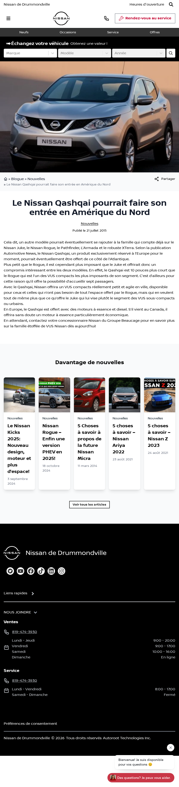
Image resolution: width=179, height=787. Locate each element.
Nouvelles (36, 179)
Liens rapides (15, 593)
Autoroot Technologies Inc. (127, 738)
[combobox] (6, 53)
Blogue (17, 179)
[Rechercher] (171, 4)
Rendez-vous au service (148, 18)
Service (113, 32)
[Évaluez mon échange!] (170, 53)
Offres (155, 32)
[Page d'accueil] (6, 179)
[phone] (106, 18)
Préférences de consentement (30, 724)
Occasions (68, 32)
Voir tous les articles (89, 504)
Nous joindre (17, 612)
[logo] (61, 18)
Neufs (23, 32)
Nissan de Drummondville (27, 4)
